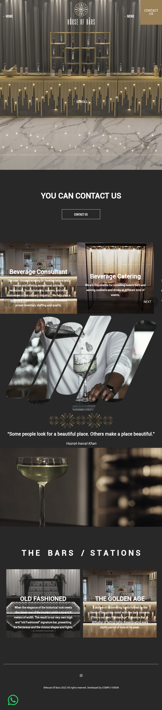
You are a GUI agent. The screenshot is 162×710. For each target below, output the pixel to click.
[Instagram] (81, 675)
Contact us (81, 214)
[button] (8, 301)
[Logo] (81, 14)
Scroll (82, 101)
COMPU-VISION (110, 687)
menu (130, 16)
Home (9, 16)
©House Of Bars (52, 687)
